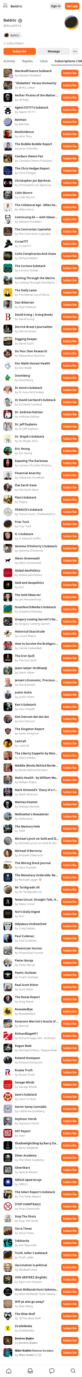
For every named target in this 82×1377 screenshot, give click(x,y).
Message (53, 51)
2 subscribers (13, 43)
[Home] (5, 6)
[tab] (9, 61)
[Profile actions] (75, 51)
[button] (8, 1370)
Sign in (56, 6)
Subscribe (19, 51)
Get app (72, 6)
